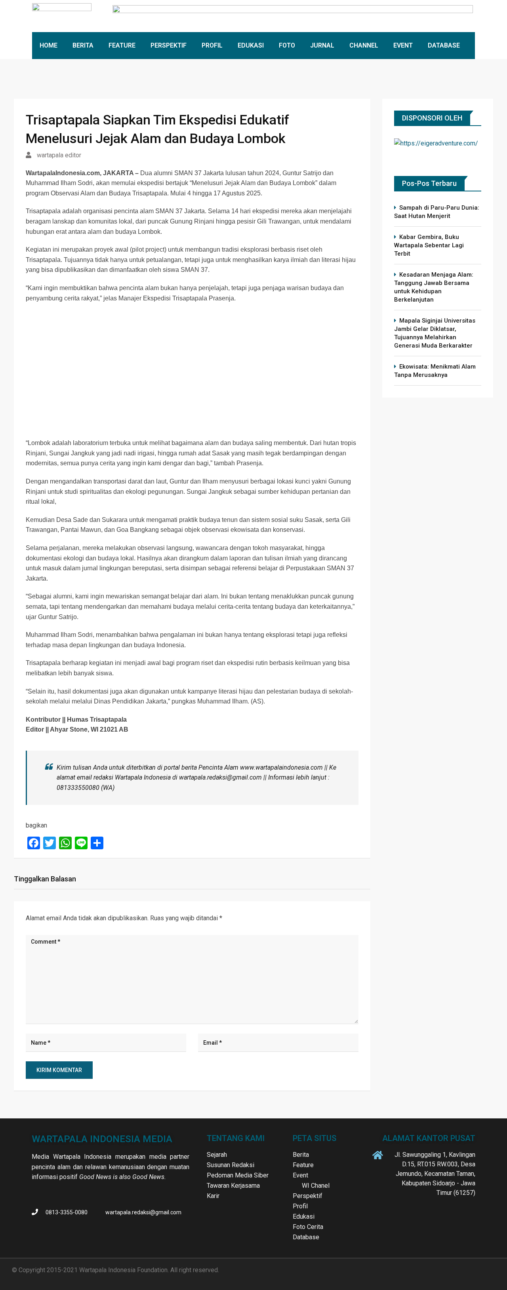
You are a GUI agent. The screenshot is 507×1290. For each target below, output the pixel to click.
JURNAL (322, 45)
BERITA (82, 45)
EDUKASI (251, 45)
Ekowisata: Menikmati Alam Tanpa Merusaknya (435, 370)
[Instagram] (436, 1213)
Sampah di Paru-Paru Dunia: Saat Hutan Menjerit (436, 212)
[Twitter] (452, 1213)
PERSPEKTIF (169, 45)
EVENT (403, 45)
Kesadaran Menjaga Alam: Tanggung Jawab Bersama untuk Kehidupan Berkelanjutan (433, 287)
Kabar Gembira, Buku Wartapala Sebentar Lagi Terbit (429, 245)
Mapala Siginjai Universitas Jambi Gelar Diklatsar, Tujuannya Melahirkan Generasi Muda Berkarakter (434, 333)
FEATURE (122, 45)
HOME (48, 45)
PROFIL (212, 45)
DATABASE (444, 45)
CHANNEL (363, 45)
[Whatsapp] (468, 1213)
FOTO (287, 45)
